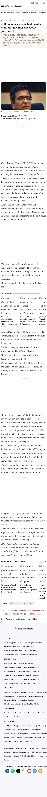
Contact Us (17, 756)
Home (3, 13)
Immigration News (23, 730)
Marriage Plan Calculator (32, 704)
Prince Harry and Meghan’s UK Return (16, 675)
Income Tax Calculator (11, 692)
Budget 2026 (29, 741)
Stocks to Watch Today (25, 663)
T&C (25, 748)
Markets (32, 13)
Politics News (18, 741)
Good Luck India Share (11, 683)
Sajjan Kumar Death (28, 683)
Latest (17, 13)
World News (35, 734)
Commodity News (9, 730)
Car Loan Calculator (10, 700)
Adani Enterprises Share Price (33, 643)
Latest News (7, 726)
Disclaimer (7, 752)
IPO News (41, 726)
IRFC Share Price (28, 647)
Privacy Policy (34, 748)
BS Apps (14, 760)
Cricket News (36, 730)
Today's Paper (8, 748)
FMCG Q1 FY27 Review (12, 679)
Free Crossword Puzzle (11, 717)
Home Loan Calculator (27, 700)
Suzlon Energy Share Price (12, 643)
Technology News (22, 734)
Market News (31, 726)
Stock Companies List (10, 713)
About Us (19, 748)
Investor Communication (21, 752)
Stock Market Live (10, 663)
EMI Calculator (9, 696)
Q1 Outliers (35, 675)
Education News (9, 738)
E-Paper (25, 13)
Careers (6, 760)
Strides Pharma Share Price (31, 679)
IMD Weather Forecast (31, 667)
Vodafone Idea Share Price (28, 654)
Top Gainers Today (24, 671)
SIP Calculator (21, 696)
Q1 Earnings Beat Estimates (13, 667)
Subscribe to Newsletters (28, 713)
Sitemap (40, 756)
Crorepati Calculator (28, 692)
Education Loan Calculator (12, 704)
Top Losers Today (9, 671)
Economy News (40, 738)
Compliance (7, 756)
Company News (19, 726)
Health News (29, 738)
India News (9, 21)
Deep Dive (36, 671)
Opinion (19, 738)
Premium (10, 13)
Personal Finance (9, 734)
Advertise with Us (29, 756)
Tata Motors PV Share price (13, 651)
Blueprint (41, 13)
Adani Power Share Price (12, 647)
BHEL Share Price (30, 651)
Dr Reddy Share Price (11, 654)
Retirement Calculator (36, 696)
